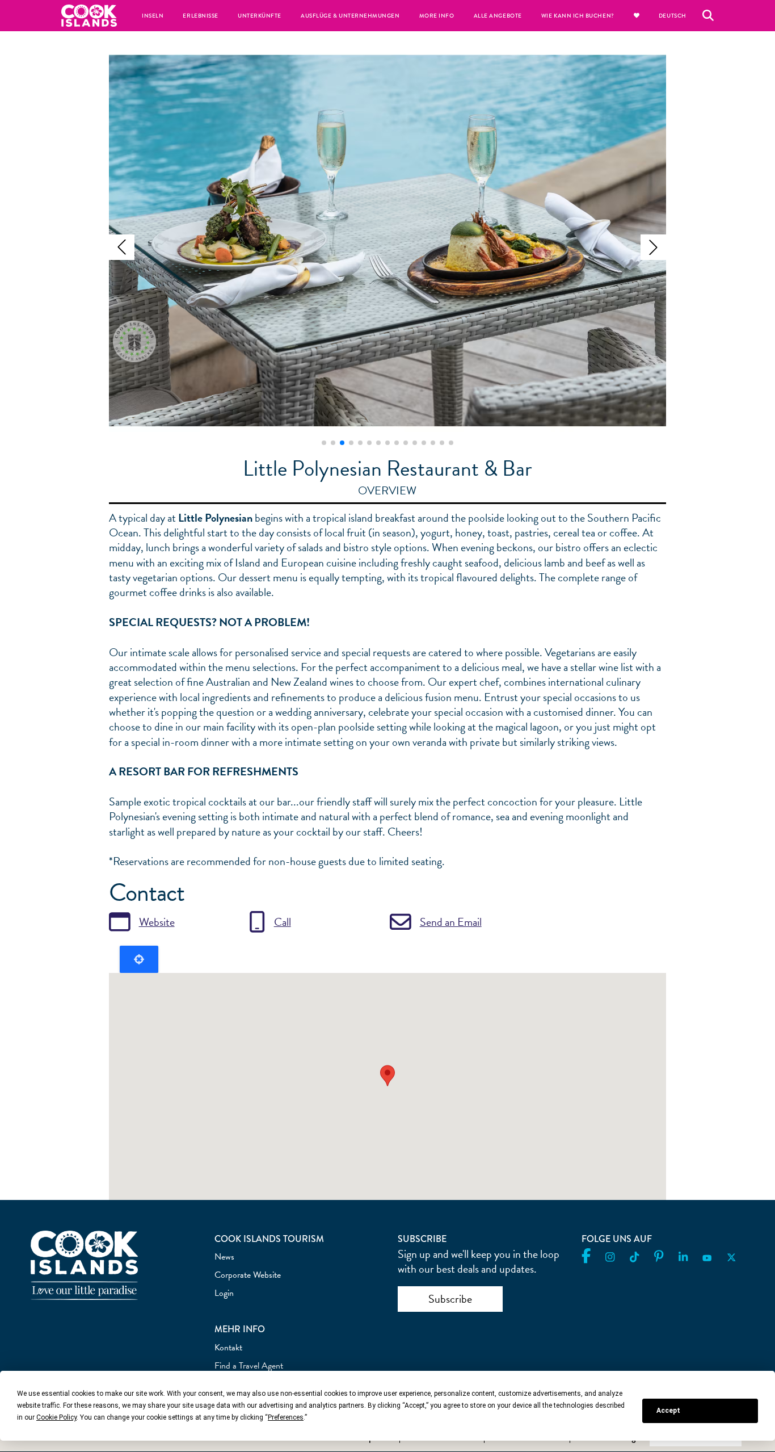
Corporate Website (247, 1275)
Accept (668, 1411)
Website (157, 921)
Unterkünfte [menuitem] (259, 15)
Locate (139, 959)
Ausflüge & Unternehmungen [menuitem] (350, 15)
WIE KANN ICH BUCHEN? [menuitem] (577, 15)
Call (282, 921)
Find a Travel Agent (248, 1366)
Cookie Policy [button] (56, 1417)
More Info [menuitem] (436, 15)
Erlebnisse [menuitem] (200, 15)
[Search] (708, 15)
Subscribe (450, 1298)
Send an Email (451, 921)
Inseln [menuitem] (152, 15)
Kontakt (228, 1347)
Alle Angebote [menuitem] (498, 15)
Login (224, 1293)
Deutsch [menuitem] (672, 15)
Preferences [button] (286, 1417)
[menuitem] (636, 15)
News (224, 1257)
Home (89, 16)
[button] (121, 247)
